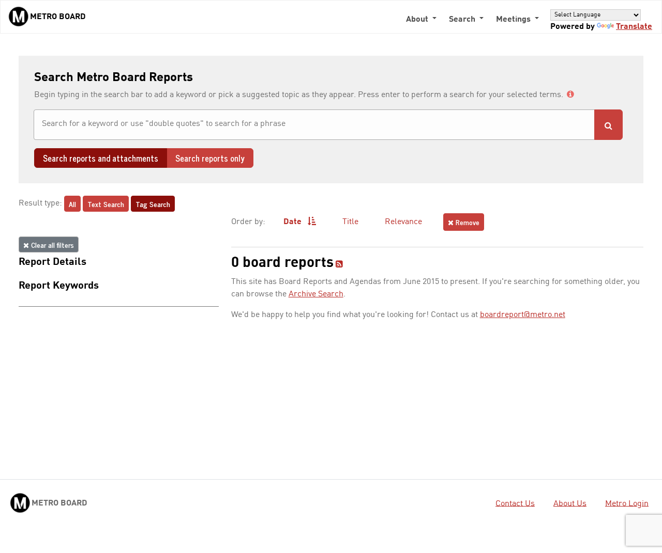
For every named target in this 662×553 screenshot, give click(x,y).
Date (293, 222)
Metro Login (627, 503)
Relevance (403, 222)
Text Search (105, 204)
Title (350, 222)
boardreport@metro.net (522, 315)
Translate (634, 27)
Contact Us (515, 503)
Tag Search (153, 204)
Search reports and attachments (100, 158)
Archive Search (316, 294)
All (72, 204)
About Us (569, 503)
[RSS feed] (339, 265)
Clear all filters (51, 244)
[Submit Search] (608, 124)
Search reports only (210, 158)
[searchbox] (314, 124)
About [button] (418, 19)
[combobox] (314, 124)
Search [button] (463, 19)
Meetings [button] (514, 19)
